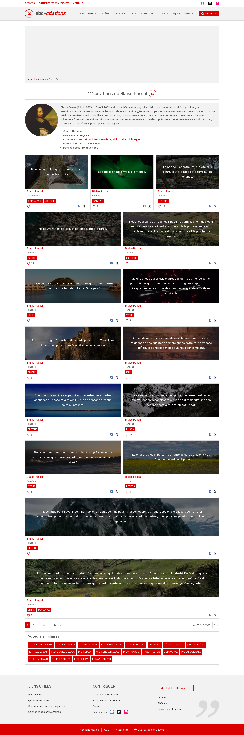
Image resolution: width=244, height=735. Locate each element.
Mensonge (44, 609)
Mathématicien (88, 139)
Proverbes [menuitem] (121, 13)
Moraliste (105, 139)
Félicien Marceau (174, 644)
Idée (128, 372)
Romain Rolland (101, 658)
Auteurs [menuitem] (93, 13)
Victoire (49, 200)
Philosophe (119, 139)
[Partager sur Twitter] (84, 206)
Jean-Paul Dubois (38, 651)
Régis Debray (81, 658)
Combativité (34, 200)
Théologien (134, 139)
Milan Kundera (131, 651)
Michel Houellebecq (108, 651)
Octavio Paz (171, 651)
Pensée (32, 372)
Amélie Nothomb (65, 644)
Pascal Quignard (191, 651)
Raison (130, 429)
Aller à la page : (202, 624)
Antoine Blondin (88, 644)
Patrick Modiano (38, 658)
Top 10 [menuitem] (79, 13)
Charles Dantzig (135, 644)
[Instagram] (217, 3)
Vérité (31, 609)
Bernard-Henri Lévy (112, 644)
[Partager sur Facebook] (79, 206)
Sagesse (98, 200)
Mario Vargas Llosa (62, 651)
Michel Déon (85, 651)
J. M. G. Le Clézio (196, 644)
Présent (32, 429)
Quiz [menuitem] (154, 13)
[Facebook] (202, 3)
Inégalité (131, 257)
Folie (31, 314)
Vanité (129, 314)
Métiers (130, 486)
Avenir (31, 486)
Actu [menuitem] (144, 13)
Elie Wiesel (155, 644)
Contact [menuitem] (78, 3)
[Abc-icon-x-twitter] (119, 712)
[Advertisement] (122, 52)
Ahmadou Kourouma (40, 644)
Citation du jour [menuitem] (171, 13)
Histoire (163, 200)
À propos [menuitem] (30, 3)
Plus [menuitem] (187, 13)
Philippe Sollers (61, 658)
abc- (51, 13)
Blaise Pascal (35, 191)
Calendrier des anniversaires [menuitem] (54, 3)
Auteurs (42, 79)
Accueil (31, 79)
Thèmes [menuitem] (106, 13)
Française (83, 135)
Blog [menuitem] (134, 13)
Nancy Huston (152, 651)
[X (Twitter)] (210, 3)
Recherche (211, 13)
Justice (32, 257)
